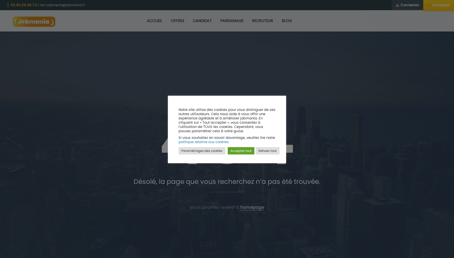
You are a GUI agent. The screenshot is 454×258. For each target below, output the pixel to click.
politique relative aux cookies (204, 142)
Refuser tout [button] (267, 151)
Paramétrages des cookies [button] (202, 151)
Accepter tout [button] (241, 151)
